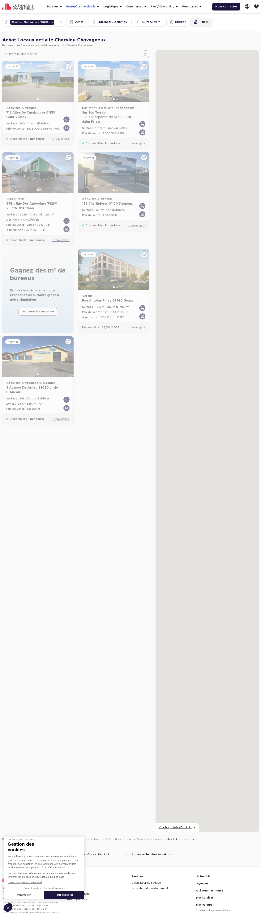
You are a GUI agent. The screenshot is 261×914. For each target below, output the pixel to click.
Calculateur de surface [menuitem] (146, 883)
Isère (129, 839)
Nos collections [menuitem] (77, 899)
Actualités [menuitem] (203, 876)
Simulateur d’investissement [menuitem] (150, 888)
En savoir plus (61, 139)
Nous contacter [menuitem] (226, 6)
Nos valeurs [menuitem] (204, 905)
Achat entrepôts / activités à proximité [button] (89, 856)
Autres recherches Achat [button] (149, 854)
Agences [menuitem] (202, 883)
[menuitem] (247, 6)
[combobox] (55, 22)
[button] (52, 22)
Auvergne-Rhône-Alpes (108, 839)
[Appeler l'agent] (66, 119)
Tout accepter (64, 894)
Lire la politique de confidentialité (25, 882)
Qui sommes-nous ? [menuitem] (210, 890)
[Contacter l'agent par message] (66, 128)
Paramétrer (24, 894)
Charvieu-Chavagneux (150, 839)
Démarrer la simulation (38, 311)
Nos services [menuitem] (204, 897)
